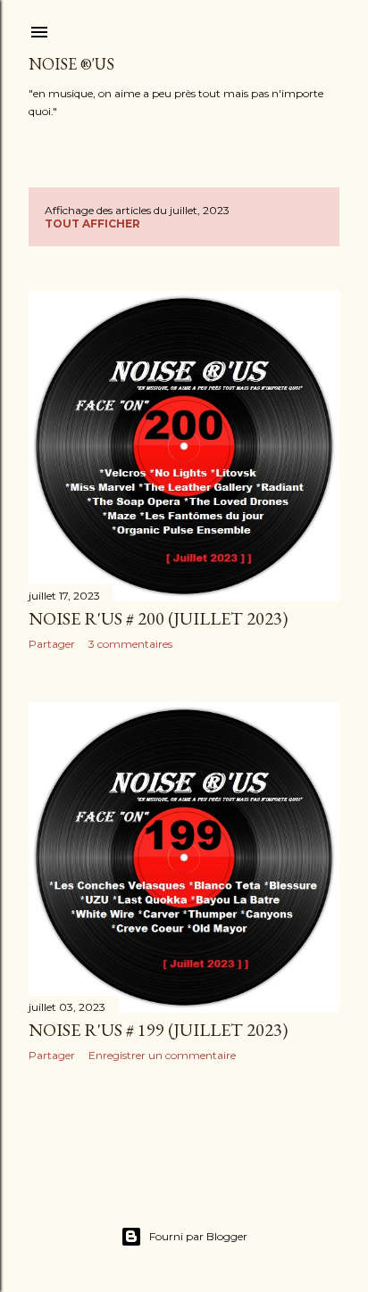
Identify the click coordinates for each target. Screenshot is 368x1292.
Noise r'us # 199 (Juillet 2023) (158, 1029)
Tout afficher (92, 223)
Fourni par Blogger (198, 1236)
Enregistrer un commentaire (162, 1055)
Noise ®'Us (71, 64)
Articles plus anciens (272, 1127)
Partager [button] (52, 643)
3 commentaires (130, 643)
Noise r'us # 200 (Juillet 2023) (158, 618)
